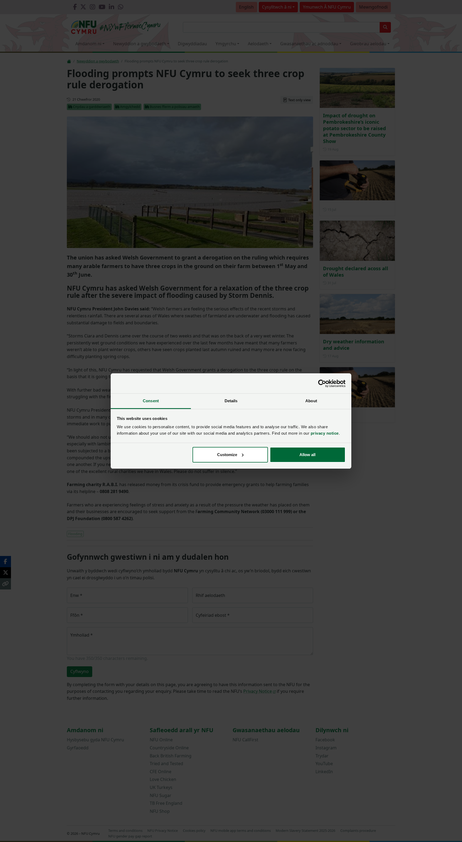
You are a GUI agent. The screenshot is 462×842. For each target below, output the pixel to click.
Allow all (307, 454)
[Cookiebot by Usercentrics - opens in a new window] (322, 383)
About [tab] (311, 401)
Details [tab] (231, 401)
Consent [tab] (151, 401)
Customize (227, 454)
